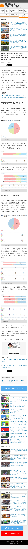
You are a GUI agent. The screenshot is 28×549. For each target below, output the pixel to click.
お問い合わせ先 (19, 541)
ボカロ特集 (12, 11)
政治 (23, 380)
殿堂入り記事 (14, 15)
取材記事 (21, 10)
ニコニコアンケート (8, 380)
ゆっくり (16, 10)
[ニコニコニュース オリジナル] (10, 5)
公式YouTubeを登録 (13, 533)
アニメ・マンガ (7, 11)
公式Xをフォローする (13, 528)
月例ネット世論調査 (8, 382)
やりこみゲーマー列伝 (23, 15)
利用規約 (7, 541)
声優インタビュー (4, 15)
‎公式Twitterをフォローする (15, 388)
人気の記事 (2, 11)
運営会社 (12, 541)
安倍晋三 (17, 380)
